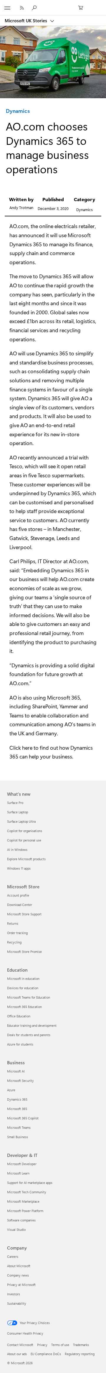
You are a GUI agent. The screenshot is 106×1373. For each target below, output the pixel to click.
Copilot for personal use (24, 840)
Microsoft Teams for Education (28, 997)
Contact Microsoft (20, 1345)
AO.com (18, 226)
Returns (12, 923)
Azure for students (20, 1044)
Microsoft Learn (18, 1173)
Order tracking (17, 933)
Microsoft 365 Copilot (23, 1118)
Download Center (19, 904)
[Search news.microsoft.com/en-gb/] (35, 7)
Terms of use (60, 1345)
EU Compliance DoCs (46, 1354)
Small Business (17, 1137)
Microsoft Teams (19, 1127)
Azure (11, 1090)
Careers (12, 1256)
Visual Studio (16, 1229)
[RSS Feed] (22, 8)
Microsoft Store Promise (24, 951)
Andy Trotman (21, 207)
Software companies (21, 1220)
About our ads (17, 1354)
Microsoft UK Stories (26, 20)
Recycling (14, 942)
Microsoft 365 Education (24, 1006)
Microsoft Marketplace (23, 1201)
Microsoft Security (20, 1080)
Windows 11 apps (19, 868)
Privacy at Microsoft (21, 1284)
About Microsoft (18, 1266)
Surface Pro (15, 802)
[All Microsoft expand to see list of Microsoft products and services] (7, 8)
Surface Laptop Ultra (21, 821)
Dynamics (18, 110)
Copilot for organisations (24, 831)
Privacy (42, 1345)
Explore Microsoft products (26, 859)
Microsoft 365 (17, 1108)
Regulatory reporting (80, 1354)
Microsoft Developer (22, 1164)
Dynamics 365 (25, 244)
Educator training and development (32, 1025)
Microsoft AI (16, 1071)
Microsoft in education (23, 978)
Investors (13, 1294)
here (27, 747)
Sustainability (16, 1303)
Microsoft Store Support (24, 914)
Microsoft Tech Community (26, 1192)
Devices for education (22, 988)
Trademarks (81, 1345)
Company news (18, 1275)
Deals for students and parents (28, 1035)
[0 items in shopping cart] (82, 8)
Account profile (18, 895)
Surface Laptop (17, 812)
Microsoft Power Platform (25, 1211)
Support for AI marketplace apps (29, 1182)
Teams (16, 715)
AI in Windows (17, 849)
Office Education (18, 1016)
